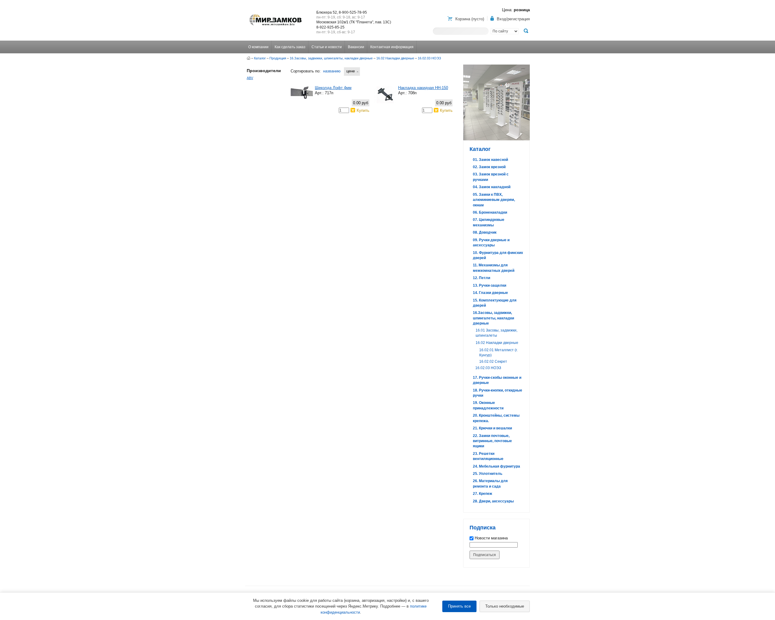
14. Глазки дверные (490, 293)
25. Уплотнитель (487, 474)
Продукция (277, 58)
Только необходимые (504, 606)
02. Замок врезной (489, 167)
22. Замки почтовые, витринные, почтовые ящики (492, 441)
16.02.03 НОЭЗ (429, 58)
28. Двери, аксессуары (493, 501)
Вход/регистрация (513, 19)
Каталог (260, 58)
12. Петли (481, 278)
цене (350, 71)
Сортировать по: (306, 71)
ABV (250, 78)
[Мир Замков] (275, 14)
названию (332, 71)
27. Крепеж (482, 494)
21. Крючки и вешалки (492, 428)
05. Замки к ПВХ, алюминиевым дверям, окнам (494, 199)
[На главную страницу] (248, 58)
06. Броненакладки (490, 212)
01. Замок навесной (490, 160)
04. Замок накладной (491, 187)
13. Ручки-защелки (489, 285)
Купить (363, 110)
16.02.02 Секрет (493, 361)
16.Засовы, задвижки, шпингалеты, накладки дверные (331, 58)
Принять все (459, 606)
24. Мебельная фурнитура (496, 466)
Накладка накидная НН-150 (423, 87)
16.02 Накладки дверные (395, 58)
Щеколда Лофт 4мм (333, 87)
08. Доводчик (484, 232)
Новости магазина (490, 538)
